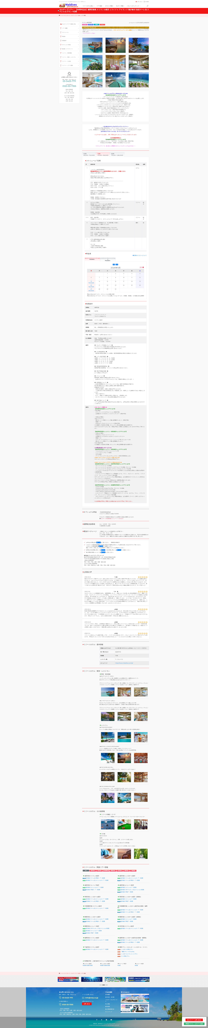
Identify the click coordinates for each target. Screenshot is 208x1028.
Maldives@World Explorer (68, 5)
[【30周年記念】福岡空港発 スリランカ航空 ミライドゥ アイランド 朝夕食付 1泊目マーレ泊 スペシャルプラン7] (92, 79)
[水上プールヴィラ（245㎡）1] (107, 692)
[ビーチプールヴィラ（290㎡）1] (107, 716)
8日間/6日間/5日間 (87, 965)
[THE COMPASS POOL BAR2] (124, 798)
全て (86, 870)
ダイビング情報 (109, 6)
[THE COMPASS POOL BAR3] (141, 797)
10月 (117, 264)
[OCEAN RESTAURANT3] (141, 737)
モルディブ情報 (120, 6)
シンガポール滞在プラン (127, 949)
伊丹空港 (120, 870)
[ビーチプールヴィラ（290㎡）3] (141, 716)
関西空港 (113, 870)
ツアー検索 (99, 6)
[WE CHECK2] (124, 853)
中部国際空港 (106, 870)
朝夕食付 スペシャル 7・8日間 (128, 887)
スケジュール (65, 32)
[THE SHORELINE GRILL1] (107, 776)
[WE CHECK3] (141, 853)
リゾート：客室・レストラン (69, 57)
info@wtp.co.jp (91, 998)
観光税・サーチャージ (67, 48)
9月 (114, 264)
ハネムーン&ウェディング (133, 6)
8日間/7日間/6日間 (105, 965)
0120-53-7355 (69, 86)
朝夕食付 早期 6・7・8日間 (93, 889)
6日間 (118, 965)
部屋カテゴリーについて (140, 255)
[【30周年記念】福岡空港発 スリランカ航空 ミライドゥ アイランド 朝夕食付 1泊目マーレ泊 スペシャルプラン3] (139, 45)
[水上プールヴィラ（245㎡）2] (124, 692)
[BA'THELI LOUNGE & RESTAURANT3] (141, 758)
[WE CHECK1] (107, 853)
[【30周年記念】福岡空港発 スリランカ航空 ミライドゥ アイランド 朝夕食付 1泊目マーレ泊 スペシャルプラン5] (116, 62)
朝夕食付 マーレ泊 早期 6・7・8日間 (95, 878)
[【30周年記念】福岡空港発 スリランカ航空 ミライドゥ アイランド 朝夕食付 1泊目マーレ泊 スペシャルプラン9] (139, 79)
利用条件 (64, 40)
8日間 (136, 965)
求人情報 (107, 1004)
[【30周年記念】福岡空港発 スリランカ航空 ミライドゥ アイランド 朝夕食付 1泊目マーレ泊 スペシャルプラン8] (116, 79)
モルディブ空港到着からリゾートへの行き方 (112, 518)
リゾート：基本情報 (67, 53)
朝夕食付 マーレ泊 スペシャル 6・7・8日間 (97, 880)
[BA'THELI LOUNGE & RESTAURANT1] (107, 758)
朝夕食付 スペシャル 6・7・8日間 (94, 887)
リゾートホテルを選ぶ (88, 6)
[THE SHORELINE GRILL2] (124, 777)
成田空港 (93, 870)
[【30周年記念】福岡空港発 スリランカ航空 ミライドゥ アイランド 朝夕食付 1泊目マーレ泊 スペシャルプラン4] (92, 62)
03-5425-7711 (69, 81)
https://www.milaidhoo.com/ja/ (124, 663)
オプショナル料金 (66, 44)
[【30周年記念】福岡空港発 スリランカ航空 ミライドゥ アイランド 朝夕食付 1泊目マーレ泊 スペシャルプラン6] (139, 62)
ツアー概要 (64, 28)
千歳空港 (133, 870)
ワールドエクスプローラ (65, 15)
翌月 (141, 267)
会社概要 (147, 1)
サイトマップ (108, 1011)
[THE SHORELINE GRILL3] (141, 777)
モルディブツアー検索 (75, 15)
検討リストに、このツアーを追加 (195, 1023)
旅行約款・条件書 (109, 997)
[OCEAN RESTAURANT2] (124, 737)
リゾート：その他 (66, 61)
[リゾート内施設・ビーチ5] (107, 824)
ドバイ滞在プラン (125, 956)
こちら (99, 542)
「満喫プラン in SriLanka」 (128, 951)
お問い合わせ (139, 1)
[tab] (89, 154)
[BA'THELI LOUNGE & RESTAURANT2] (124, 758)
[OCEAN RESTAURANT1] (107, 737)
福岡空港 (126, 870)
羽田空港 (99, 870)
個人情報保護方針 (109, 1009)
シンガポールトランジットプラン (129, 954)
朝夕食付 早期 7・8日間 (127, 892)
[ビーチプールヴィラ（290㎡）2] (124, 716)
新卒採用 (107, 1006)
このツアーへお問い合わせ (195, 1020)
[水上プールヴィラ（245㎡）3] (141, 692)
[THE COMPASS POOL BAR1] (107, 798)
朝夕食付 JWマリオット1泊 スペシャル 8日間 (132, 889)
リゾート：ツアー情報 (67, 65)
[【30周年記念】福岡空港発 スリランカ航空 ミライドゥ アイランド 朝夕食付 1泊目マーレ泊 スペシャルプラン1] (92, 45)
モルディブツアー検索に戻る (69, 24)
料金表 (63, 36)
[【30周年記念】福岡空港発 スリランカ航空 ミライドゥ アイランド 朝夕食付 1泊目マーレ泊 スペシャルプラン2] (116, 45)
